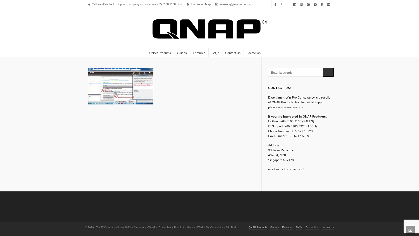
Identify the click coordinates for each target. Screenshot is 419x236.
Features (287, 227)
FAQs (299, 227)
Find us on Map (201, 4)
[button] (328, 72)
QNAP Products (258, 227)
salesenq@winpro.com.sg (236, 4)
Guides (274, 227)
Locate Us (328, 227)
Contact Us (312, 227)
